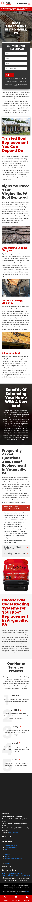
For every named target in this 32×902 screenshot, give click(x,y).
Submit (9, 75)
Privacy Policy (8, 889)
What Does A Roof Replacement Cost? (11, 508)
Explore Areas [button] (6, 866)
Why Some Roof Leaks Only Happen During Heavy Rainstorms (16, 874)
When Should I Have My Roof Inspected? (14, 554)
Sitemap (15, 889)
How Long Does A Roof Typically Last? (12, 548)
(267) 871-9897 (21, 3)
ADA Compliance (22, 889)
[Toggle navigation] (29, 3)
